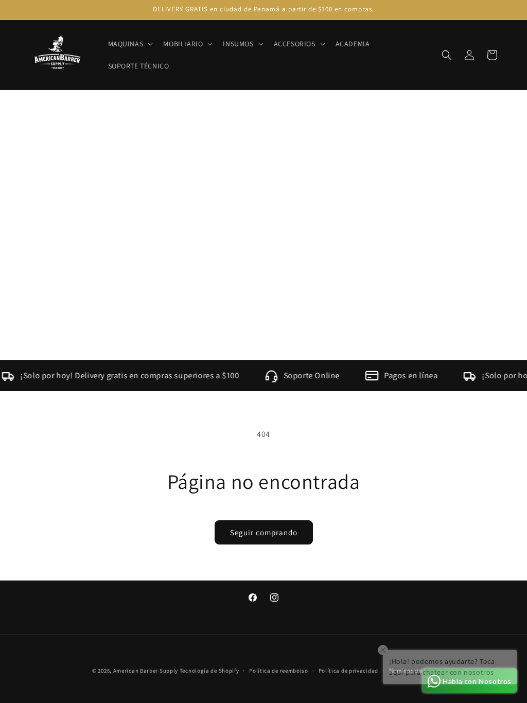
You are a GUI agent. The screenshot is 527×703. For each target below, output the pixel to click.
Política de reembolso (278, 670)
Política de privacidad (348, 670)
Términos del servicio (417, 670)
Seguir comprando (263, 532)
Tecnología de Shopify (209, 670)
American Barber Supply (145, 670)
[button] (129, 44)
